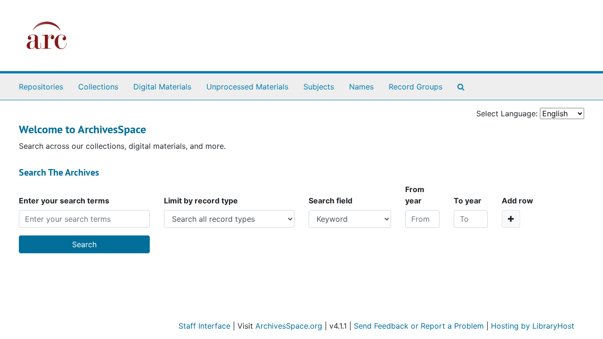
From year (414, 195)
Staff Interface (204, 326)
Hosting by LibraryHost (532, 326)
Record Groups (415, 86)
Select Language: (507, 113)
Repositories (41, 86)
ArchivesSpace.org (288, 326)
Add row (517, 200)
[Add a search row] (511, 219)
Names (361, 86)
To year (467, 200)
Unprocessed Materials (247, 86)
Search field (330, 200)
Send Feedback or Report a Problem (419, 326)
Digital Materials (162, 86)
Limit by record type (201, 200)
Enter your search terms (64, 200)
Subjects (318, 86)
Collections (98, 86)
